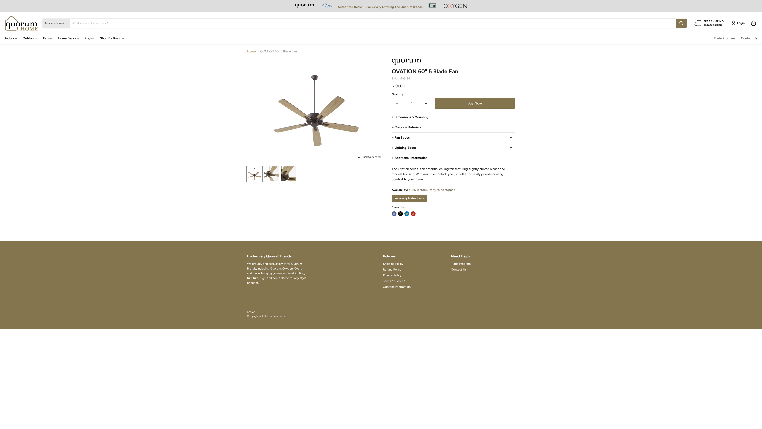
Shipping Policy (393, 264)
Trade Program (724, 38)
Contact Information (397, 287)
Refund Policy (392, 269)
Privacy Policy (392, 275)
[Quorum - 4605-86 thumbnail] (254, 174)
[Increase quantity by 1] (426, 103)
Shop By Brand (111, 38)
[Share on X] (400, 213)
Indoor (10, 38)
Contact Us (749, 38)
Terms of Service (394, 281)
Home (251, 51)
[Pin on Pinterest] (413, 213)
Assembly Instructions (409, 198)
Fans (46, 38)
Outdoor (29, 38)
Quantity (397, 94)
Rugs (88, 38)
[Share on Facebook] (394, 213)
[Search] (681, 23)
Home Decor (67, 38)
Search (251, 311)
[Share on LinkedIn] (406, 213)
